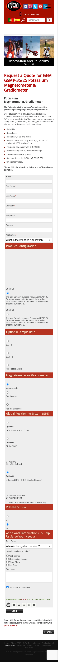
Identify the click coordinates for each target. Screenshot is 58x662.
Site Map (29, 648)
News (36, 645)
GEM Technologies (31, 643)
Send (14, 611)
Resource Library (24, 645)
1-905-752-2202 (30, 14)
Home (6, 643)
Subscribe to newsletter (20, 588)
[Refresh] (9, 607)
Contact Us (46, 645)
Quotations (10, 645)
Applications (47, 643)
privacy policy (10, 625)
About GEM (16, 643)
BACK (49, 632)
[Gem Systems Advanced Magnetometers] (14, 6)
